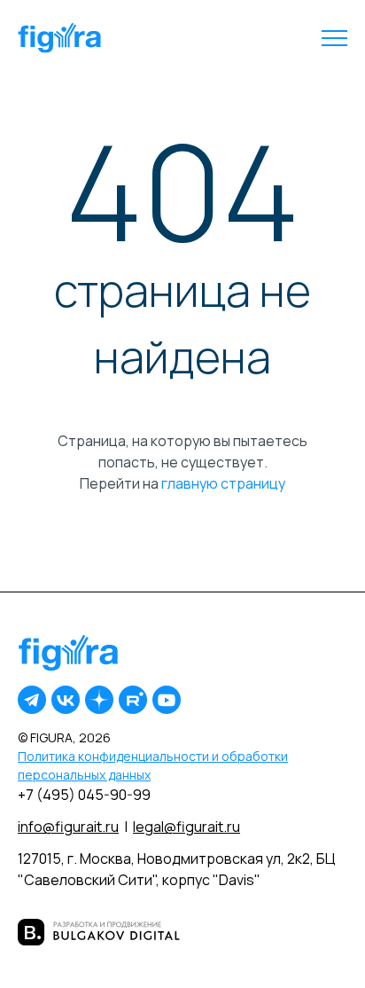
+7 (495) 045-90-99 (84, 794)
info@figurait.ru (68, 826)
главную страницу (223, 483)
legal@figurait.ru (186, 826)
